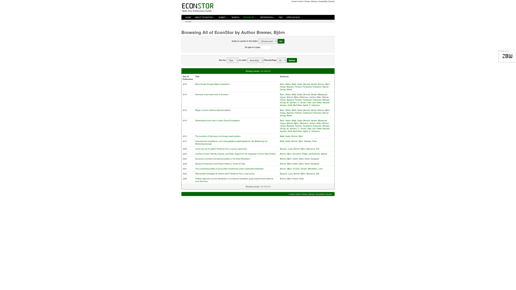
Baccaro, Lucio (286, 148)
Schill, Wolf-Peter (295, 105)
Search (235, 17)
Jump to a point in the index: (245, 41)
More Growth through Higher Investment (212, 84)
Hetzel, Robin (298, 178)
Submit (222, 17)
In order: (243, 60)
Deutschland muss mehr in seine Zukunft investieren (217, 120)
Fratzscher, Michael (321, 99)
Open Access (293, 17)
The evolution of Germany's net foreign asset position (218, 136)
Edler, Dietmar (323, 97)
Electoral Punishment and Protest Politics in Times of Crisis (220, 163)
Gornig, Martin (286, 89)
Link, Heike (317, 102)
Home (188, 17)
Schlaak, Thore (310, 141)
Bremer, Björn (324, 84)
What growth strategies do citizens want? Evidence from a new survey (225, 173)
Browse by (249, 17)
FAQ (280, 17)
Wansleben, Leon (315, 168)
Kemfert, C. (295, 102)
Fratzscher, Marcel (320, 86)
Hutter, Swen (298, 158)
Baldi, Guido (297, 84)
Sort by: (222, 60)
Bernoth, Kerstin (310, 84)
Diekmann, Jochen (308, 97)
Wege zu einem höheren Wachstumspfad (212, 110)
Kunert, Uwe (306, 102)
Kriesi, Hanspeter (312, 158)
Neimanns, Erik (312, 148)
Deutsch (332, 1)
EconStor (188, 21)
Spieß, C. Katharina (311, 105)
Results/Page (270, 60)
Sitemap (314, 1)
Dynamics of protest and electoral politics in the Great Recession (222, 158)
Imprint (300, 1)
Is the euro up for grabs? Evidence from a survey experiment (221, 148)
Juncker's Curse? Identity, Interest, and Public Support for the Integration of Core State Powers (235, 153)
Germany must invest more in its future (211, 94)
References (266, 17)
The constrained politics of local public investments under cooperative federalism (229, 168)
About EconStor (204, 17)
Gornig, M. (284, 102)
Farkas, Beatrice (287, 86)
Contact (294, 1)
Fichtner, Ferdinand (303, 86)
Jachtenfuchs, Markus (318, 153)
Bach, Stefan (285, 84)
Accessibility (322, 1)
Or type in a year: (253, 47)
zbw (507, 56)
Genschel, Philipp (300, 153)
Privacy (307, 1)
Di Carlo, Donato (300, 168)
